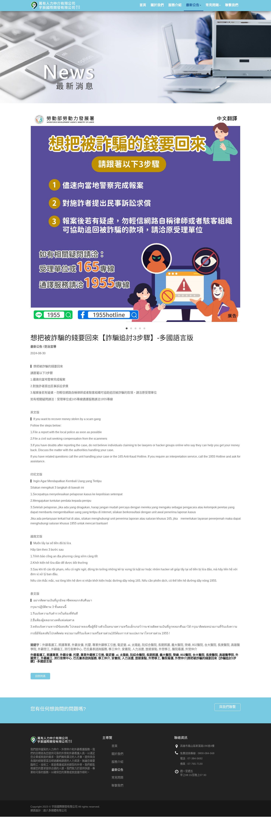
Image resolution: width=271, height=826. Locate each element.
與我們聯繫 (227, 707)
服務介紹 (117, 761)
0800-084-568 (206, 753)
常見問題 (117, 777)
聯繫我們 (117, 785)
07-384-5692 (195, 758)
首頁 (114, 746)
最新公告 (117, 769)
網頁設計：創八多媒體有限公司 (48, 810)
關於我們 (117, 753)
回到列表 (40, 676)
